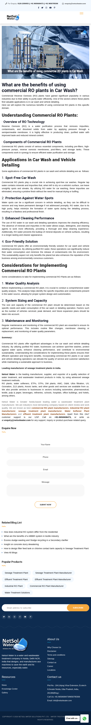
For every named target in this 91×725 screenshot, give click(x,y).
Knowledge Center (10, 689)
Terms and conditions (56, 655)
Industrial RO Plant (14, 586)
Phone (45, 457)
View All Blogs (10, 552)
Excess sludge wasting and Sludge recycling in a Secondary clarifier (36, 540)
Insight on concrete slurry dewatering (21, 544)
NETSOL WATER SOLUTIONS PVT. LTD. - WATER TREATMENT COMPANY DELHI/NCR (51, 717)
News (4, 685)
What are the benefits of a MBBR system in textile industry (31, 536)
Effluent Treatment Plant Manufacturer (53, 579)
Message (45, 482)
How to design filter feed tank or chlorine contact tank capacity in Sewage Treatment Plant (46, 548)
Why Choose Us (54, 647)
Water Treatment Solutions (17, 592)
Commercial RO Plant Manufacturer (47, 586)
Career (50, 666)
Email (45, 470)
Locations (51, 670)
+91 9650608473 (37, 3)
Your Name (45, 445)
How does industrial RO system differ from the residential (31, 532)
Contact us (51, 662)
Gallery (5, 693)
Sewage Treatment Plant (16, 573)
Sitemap (50, 659)
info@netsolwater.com (62, 701)
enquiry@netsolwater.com (75, 3)
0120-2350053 (23, 3)
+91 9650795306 (51, 3)
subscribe (78, 607)
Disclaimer (51, 651)
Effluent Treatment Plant (16, 579)
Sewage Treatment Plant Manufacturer (53, 573)
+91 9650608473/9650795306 (67, 697)
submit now (45, 504)
